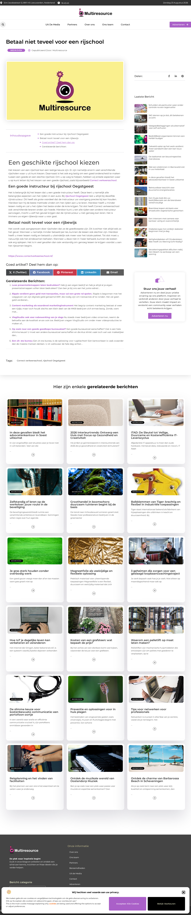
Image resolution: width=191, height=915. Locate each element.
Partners (72, 24)
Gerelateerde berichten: (54, 146)
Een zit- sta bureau (22, 340)
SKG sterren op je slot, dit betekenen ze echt (166, 116)
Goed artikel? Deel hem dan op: (58, 142)
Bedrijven (16, 50)
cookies (52, 903)
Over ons (90, 24)
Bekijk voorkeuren (166, 903)
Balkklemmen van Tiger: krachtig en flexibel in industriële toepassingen (156, 503)
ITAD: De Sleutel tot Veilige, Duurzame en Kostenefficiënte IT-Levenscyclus (154, 435)
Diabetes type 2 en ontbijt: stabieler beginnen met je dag (166, 230)
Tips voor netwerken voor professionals (148, 711)
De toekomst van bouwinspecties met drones (165, 157)
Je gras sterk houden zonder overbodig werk (29, 572)
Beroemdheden (77, 868)
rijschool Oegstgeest (77, 196)
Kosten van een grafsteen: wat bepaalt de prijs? (91, 642)
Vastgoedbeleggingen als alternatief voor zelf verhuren (166, 127)
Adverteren (74, 884)
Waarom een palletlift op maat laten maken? (152, 642)
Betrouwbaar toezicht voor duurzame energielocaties (161, 188)
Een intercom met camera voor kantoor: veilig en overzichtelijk (164, 219)
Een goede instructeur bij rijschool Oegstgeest (64, 134)
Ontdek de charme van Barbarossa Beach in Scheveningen (155, 780)
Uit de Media (75, 873)
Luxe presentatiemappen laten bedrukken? (36, 285)
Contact (125, 24)
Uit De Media (53, 24)
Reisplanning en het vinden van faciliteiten (31, 780)
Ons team (107, 24)
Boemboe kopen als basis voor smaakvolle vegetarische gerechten (166, 209)
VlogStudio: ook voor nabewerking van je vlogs (37, 317)
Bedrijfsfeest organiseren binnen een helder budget (167, 137)
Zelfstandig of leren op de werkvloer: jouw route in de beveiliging (28, 504)
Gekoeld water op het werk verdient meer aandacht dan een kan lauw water (166, 148)
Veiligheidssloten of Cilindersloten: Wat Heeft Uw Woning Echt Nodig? (166, 240)
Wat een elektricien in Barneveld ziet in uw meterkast (167, 168)
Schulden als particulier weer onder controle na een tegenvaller (166, 106)
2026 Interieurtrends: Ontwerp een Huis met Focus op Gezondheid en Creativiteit (94, 435)
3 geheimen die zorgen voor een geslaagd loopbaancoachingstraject (155, 572)
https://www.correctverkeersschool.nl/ (30, 256)
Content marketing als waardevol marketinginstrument (42, 305)
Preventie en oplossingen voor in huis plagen (92, 711)
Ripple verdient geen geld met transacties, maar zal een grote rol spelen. (52, 293)
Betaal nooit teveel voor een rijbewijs (59, 138)
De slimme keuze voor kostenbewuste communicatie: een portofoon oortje (34, 712)
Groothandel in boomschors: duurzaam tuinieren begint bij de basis (93, 504)
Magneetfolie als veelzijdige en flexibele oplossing (91, 572)
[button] (183, 892)
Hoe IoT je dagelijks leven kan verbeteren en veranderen (30, 642)
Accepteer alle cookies (127, 903)
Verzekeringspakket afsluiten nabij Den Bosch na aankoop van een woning (166, 251)
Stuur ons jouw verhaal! (160, 288)
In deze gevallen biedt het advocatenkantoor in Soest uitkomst (166, 178)
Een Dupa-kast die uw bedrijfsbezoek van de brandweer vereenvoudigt (165, 200)
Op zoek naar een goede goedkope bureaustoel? (39, 329)
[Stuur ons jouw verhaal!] (159, 279)
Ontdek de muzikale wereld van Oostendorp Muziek (92, 780)
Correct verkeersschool (103, 180)
